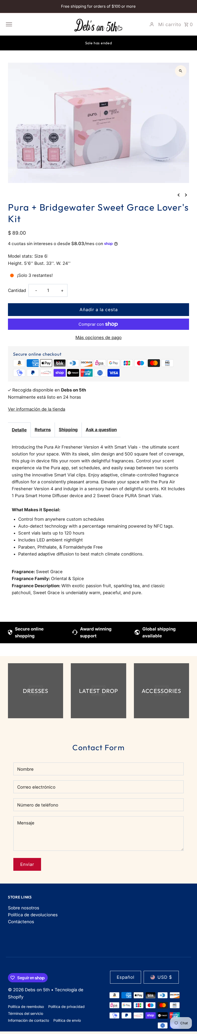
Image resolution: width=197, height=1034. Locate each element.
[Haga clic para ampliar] (180, 71)
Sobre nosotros (23, 907)
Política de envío (67, 1020)
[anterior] (178, 195)
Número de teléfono (37, 805)
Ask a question (101, 429)
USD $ (164, 977)
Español (125, 977)
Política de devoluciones (33, 914)
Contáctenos (21, 921)
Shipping (68, 429)
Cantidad (17, 290)
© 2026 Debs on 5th (29, 989)
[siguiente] (186, 195)
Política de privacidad (66, 1006)
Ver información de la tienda (36, 409)
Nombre (25, 769)
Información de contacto (28, 1020)
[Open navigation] (37, 24)
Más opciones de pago (98, 337)
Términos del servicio (25, 1013)
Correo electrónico (36, 787)
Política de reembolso (26, 1006)
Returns (43, 429)
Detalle (19, 429)
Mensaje (25, 822)
